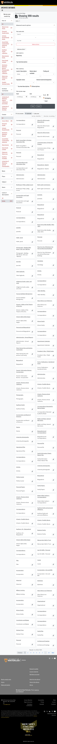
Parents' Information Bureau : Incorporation (24, 371)
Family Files (40, 631)
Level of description (5, 194)
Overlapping (48, 98)
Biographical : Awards (43, 165)
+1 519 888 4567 (6, 704)
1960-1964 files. (41, 291)
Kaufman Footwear (7, 157)
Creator (4, 114)
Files (17, 560)
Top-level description (21, 62)
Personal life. (40, 443)
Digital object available (33, 72)
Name (3, 171)
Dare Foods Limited (7, 148)
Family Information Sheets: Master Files (44, 454)
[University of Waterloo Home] (7, 2)
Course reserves (34, 671)
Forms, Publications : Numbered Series (45, 362)
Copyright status (20, 79)
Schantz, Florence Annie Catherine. (22, 383)
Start (17, 94)
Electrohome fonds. (7, 56)
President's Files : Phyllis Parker (45, 351)
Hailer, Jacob (19, 237)
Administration (20, 175)
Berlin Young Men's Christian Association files (23, 141)
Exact (46, 101)
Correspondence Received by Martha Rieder (45, 407)
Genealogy (40, 261)
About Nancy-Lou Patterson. (44, 301)
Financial (18, 208)
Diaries (18, 427)
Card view (28, 113)
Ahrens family (41, 321)
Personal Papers (20, 487)
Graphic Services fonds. (7, 83)
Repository (19, 55)
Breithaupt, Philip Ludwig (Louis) (24, 185)
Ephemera (40, 580)
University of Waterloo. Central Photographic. (7, 164)
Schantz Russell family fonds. (7, 37)
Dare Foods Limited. (7, 61)
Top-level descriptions (23, 86)
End (31, 94)
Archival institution (5, 89)
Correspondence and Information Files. (21, 163)
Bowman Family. (41, 530)
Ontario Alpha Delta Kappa (23, 317)
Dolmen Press (20, 630)
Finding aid (46, 71)
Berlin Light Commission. (43, 185)
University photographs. (22, 437)
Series (7, 201)
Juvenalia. (39, 195)
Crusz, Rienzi (7, 121)
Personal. (18, 152)
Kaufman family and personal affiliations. (45, 508)
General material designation (43, 79)
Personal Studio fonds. (7, 32)
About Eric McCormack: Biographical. (43, 121)
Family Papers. (41, 485)
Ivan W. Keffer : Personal (43, 550)
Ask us (31, 685)
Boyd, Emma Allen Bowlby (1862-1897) (45, 225)
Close (23, 13)
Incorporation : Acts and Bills (44, 570)
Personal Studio (7, 124)
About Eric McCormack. (43, 132)
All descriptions (36, 86)
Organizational (41, 601)
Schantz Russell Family (7, 129)
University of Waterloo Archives (7, 108)
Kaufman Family (20, 405)
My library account (34, 674)
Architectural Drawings (43, 641)
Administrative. (41, 374)
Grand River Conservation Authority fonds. (7, 44)
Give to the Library (34, 682)
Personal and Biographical (23, 327)
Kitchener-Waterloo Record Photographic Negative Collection (7, 69)
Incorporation (20, 570)
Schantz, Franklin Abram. (43, 384)
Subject (4, 182)
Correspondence (20, 120)
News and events (5, 685)
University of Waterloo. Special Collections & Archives (7, 100)
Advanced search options (23, 25)
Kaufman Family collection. (7, 51)
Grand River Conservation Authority (7, 140)
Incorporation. (20, 600)
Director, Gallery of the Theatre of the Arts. (24, 305)
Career (39, 560)
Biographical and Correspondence (41, 432)
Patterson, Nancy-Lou (7, 153)
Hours (2, 682)
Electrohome (7, 145)
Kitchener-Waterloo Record (7, 134)
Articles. (39, 271)
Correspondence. (20, 217)
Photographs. (19, 395)
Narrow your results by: (7, 15)
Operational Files (20, 447)
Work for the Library (35, 679)
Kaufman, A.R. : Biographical (23, 529)
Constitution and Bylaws (22, 620)
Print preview (20, 113)
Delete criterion (35, 44)
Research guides (34, 669)
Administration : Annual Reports (24, 337)
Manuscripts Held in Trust (44, 540)
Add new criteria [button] (21, 49)
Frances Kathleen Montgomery (24, 294)
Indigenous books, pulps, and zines (24, 282)
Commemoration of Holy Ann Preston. (45, 143)
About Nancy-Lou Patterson (44, 590)
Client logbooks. (20, 271)
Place (3, 176)
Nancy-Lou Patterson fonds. (7, 77)
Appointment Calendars (43, 341)
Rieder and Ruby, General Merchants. (44, 419)
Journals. (18, 261)
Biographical (40, 155)
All (2, 24)
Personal (18, 130)
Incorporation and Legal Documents (22, 196)
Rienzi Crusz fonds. (7, 27)
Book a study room (6, 679)
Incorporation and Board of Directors (23, 415)
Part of (4, 20)
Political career (20, 477)
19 (48, 652)
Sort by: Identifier (36, 116)
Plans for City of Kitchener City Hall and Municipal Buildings (45, 247)
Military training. (20, 590)
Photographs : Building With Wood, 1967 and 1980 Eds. (23, 248)
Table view (36, 113)
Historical (18, 580)
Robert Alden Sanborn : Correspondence (43, 496)
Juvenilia (18, 227)
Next (53, 652)
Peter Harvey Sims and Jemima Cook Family (24, 348)
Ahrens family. (20, 610)
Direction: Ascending (49, 116)
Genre (3, 187)
